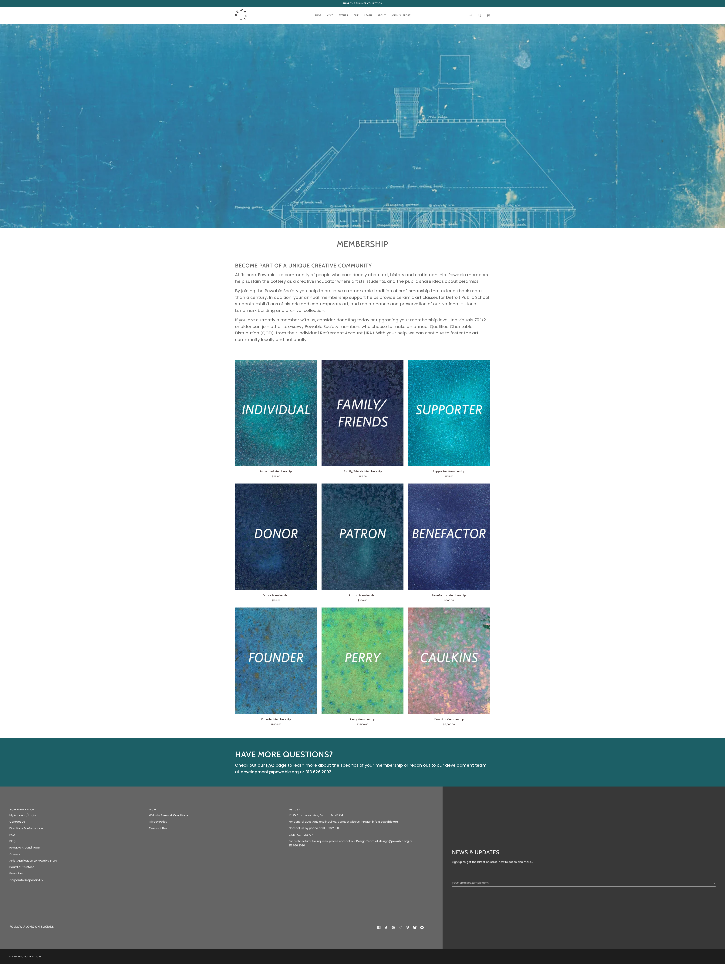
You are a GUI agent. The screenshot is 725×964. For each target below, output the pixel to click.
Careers (14, 854)
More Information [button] (21, 809)
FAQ (12, 835)
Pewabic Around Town (24, 847)
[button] (318, 15)
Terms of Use (158, 828)
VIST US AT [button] (295, 809)
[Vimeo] (407, 927)
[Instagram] (400, 927)
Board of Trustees (21, 867)
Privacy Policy (158, 822)
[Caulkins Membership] (449, 661)
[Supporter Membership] (449, 413)
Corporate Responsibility (26, 880)
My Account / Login (22, 815)
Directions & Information (26, 828)
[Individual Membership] (276, 413)
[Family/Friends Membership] (362, 413)
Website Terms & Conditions (168, 815)
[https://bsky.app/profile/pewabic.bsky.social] (414, 927)
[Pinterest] (393, 927)
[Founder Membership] (276, 661)
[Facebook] (379, 927)
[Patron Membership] (362, 537)
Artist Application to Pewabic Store (33, 860)
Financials (16, 873)
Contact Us (17, 822)
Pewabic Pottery (23, 956)
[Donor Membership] (276, 537)
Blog (12, 841)
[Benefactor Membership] (449, 537)
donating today (352, 320)
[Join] (711, 883)
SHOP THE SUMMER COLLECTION (362, 3)
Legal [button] (153, 809)
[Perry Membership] (362, 661)
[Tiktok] (386, 927)
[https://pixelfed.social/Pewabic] (422, 927)
